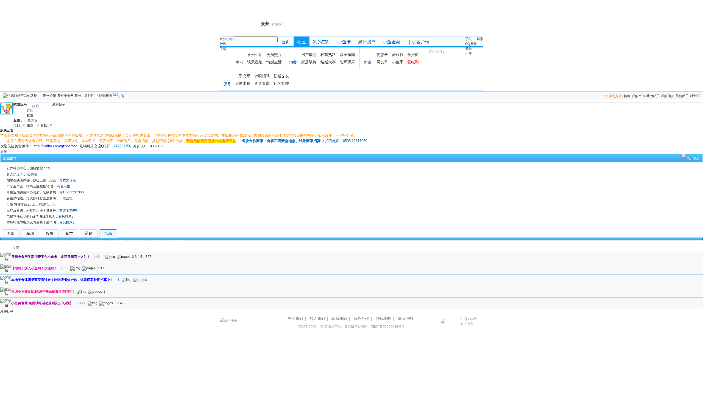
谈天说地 (255, 62)
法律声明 (405, 318)
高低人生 (63, 186)
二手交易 (242, 76)
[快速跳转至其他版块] (20, 95)
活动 (108, 233)
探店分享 (59, 242)
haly (47, 168)
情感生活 (274, 62)
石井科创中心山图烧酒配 (25, 168)
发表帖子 (58, 104)
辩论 (89, 233)
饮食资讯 (22, 242)
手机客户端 (418, 42)
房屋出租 (242, 83)
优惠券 (382, 54)
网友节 (382, 62)
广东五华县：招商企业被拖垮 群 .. (31, 186)
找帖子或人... (230, 39)
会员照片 (274, 54)
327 (148, 257)
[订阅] (118, 96)
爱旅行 (397, 54)
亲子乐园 (347, 54)
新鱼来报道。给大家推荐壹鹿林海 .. (32, 198)
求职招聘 (262, 76)
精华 (30, 233)
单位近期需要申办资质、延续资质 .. (32, 192)
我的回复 (667, 96)
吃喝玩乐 (347, 62)
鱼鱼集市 (262, 83)
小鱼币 (397, 62)
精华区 (695, 96)
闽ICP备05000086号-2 (387, 327)
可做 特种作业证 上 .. (22, 204)
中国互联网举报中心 (468, 321)
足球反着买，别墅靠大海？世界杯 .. (32, 210)
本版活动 (157, 242)
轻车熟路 (328, 54)
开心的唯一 (32, 174)
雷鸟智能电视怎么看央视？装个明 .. (32, 222)
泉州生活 (255, 54)
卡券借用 (176, 242)
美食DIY (41, 242)
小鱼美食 (30, 120)
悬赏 (69, 233)
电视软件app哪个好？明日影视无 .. (32, 216)
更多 (3, 151)
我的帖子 (653, 96)
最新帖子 (682, 96)
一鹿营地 (65, 198)
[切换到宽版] (613, 96)
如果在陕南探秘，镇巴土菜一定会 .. (32, 180)
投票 (50, 233)
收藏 (35, 106)
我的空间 (322, 42)
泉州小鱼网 (240, 23)
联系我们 (339, 318)
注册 (468, 54)
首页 (285, 42)
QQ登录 (471, 44)
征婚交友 (281, 76)
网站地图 (383, 318)
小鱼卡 (344, 42)
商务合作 (361, 318)
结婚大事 (328, 62)
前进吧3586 (47, 204)
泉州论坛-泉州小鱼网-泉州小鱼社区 (68, 96)
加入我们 (317, 318)
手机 (223, 49)
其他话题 (116, 242)
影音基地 (97, 242)
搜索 (480, 39)
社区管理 (281, 83)
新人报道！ (15, 174)
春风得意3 (66, 216)
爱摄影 (413, 54)
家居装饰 (309, 62)
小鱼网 (322, 327)
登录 (468, 49)
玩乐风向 (78, 242)
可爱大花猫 (67, 180)
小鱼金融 (391, 42)
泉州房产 (367, 42)
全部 (11, 233)
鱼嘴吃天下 (137, 242)
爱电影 (413, 62)
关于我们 (295, 318)
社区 (223, 44)
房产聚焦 (309, 54)
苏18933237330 (71, 192)
